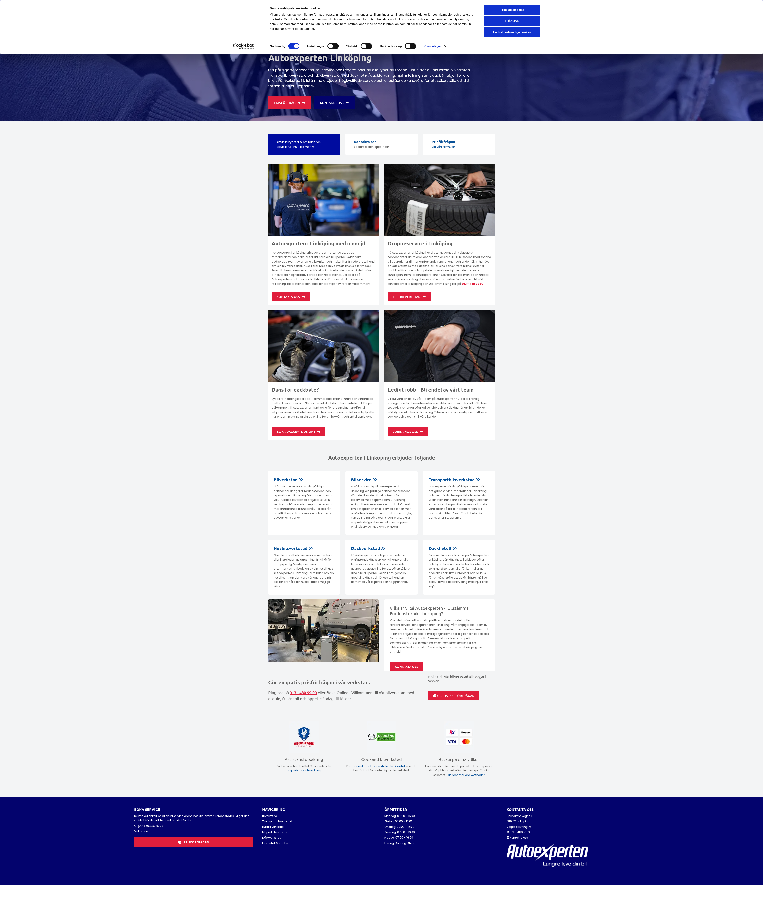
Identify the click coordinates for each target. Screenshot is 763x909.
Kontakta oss (365, 141)
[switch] (333, 46)
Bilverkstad (288, 479)
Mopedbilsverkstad (275, 832)
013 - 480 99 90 (473, 284)
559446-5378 (153, 826)
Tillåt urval (512, 21)
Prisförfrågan (443, 141)
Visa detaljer (432, 46)
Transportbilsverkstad (454, 479)
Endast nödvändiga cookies (512, 32)
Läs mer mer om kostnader (466, 775)
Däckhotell (443, 548)
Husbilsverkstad (293, 548)
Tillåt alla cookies (512, 9)
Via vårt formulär (443, 147)
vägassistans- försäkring (304, 770)
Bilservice (364, 479)
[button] (289, 102)
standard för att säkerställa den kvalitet (377, 766)
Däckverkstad (368, 548)
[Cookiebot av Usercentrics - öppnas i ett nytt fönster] (243, 46)
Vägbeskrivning (519, 827)
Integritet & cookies (276, 843)
